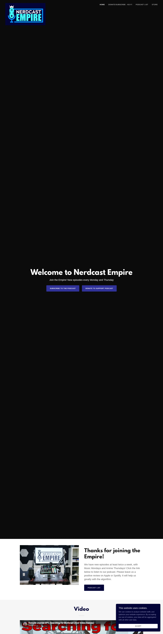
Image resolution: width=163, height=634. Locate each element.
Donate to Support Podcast (99, 288)
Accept (138, 626)
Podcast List (94, 588)
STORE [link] (155, 4)
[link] (25, 4)
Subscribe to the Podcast (63, 288)
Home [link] (102, 4)
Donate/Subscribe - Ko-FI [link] (120, 4)
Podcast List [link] (142, 4)
